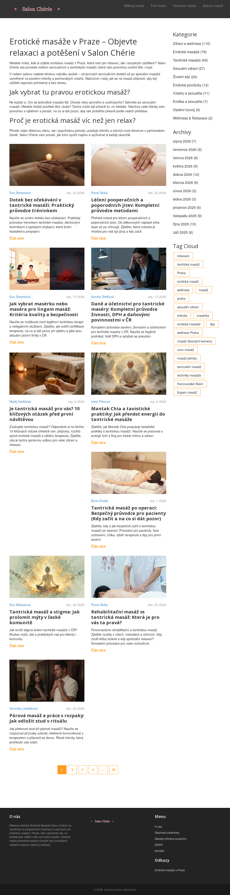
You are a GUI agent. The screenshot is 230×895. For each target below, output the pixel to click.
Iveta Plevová (100, 401)
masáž (203, 290)
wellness (183, 290)
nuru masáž (185, 349)
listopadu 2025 (187, 215)
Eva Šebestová (20, 192)
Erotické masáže (190, 51)
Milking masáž (134, 5)
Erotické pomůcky (190, 85)
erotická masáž (188, 281)
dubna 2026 (186, 174)
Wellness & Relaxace (192, 118)
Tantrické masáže (190, 60)
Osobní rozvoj (186, 109)
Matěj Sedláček (20, 401)
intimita (182, 315)
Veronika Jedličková (23, 708)
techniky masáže (189, 375)
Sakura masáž (213, 5)
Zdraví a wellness (191, 43)
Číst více (16, 238)
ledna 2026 (184, 199)
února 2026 (184, 190)
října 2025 (184, 224)
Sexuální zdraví (189, 68)
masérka (203, 315)
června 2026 (185, 157)
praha (181, 298)
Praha (181, 273)
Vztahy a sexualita (191, 93)
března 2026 (185, 182)
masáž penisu (187, 358)
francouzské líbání (190, 383)
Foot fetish (158, 5)
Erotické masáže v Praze (170, 870)
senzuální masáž (189, 366)
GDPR (159, 845)
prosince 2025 (187, 207)
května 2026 (185, 166)
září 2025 (183, 232)
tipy (212, 324)
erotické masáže (189, 324)
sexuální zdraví (188, 307)
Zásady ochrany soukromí (170, 838)
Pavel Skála (99, 192)
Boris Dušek (99, 500)
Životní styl (185, 76)
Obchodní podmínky (167, 832)
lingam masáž (187, 392)
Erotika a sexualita (190, 101)
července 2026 (187, 149)
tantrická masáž (188, 264)
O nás (158, 826)
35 (113, 769)
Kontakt (159, 851)
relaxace (183, 256)
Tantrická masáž (184, 5)
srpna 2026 (184, 141)
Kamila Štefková (102, 296)
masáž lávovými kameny (194, 341)
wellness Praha (188, 332)
